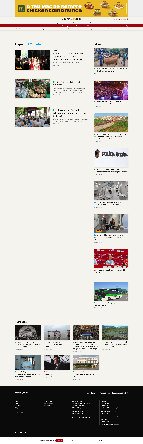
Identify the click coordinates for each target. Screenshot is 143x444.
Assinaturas (46, 405)
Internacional (89, 23)
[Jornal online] (22, 20)
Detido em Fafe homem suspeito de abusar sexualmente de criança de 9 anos (107, 150)
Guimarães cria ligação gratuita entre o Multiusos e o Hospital (110, 283)
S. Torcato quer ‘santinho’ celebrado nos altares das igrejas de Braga (33, 108)
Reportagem (66, 26)
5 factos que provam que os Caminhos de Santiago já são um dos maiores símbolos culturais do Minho (110, 115)
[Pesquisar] (127, 26)
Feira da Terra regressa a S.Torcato (24, 79)
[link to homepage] (71, 19)
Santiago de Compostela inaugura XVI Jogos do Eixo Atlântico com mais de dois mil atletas (71, 29)
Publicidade (46, 408)
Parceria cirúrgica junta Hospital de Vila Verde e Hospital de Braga (85, 357)
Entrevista (76, 26)
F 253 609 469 (105, 405)
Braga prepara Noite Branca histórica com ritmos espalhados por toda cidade (28, 327)
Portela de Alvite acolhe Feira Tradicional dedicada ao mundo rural (114, 29)
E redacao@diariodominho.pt (109, 408)
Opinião (56, 26)
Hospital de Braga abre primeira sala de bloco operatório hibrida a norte (108, 183)
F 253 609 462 (105, 414)
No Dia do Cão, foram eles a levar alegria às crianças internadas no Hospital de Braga (110, 215)
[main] (71, 211)
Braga (51, 23)
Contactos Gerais (77, 401)
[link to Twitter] (21, 432)
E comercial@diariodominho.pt (81, 417)
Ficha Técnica (47, 401)
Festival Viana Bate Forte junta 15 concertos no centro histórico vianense (110, 82)
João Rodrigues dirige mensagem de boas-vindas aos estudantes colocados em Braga (27, 358)
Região (58, 23)
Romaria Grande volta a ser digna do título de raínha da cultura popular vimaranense (37, 51)
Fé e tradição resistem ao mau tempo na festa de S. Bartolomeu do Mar (56, 327)
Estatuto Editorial (48, 403)
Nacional (80, 23)
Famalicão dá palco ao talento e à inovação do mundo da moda (30, 29)
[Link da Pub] (71, 8)
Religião (72, 23)
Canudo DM (85, 26)
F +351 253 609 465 (77, 414)
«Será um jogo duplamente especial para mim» (56, 357)
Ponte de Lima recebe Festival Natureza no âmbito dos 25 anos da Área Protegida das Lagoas (115, 328)
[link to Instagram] (18, 432)
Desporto (65, 23)
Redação (103, 401)
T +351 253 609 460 (77, 411)
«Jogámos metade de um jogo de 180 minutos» (108, 250)
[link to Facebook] (15, 432)
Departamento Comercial (108, 411)
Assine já (59, 441)
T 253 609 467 (105, 403)
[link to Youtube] (25, 432)
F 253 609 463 (105, 422)
